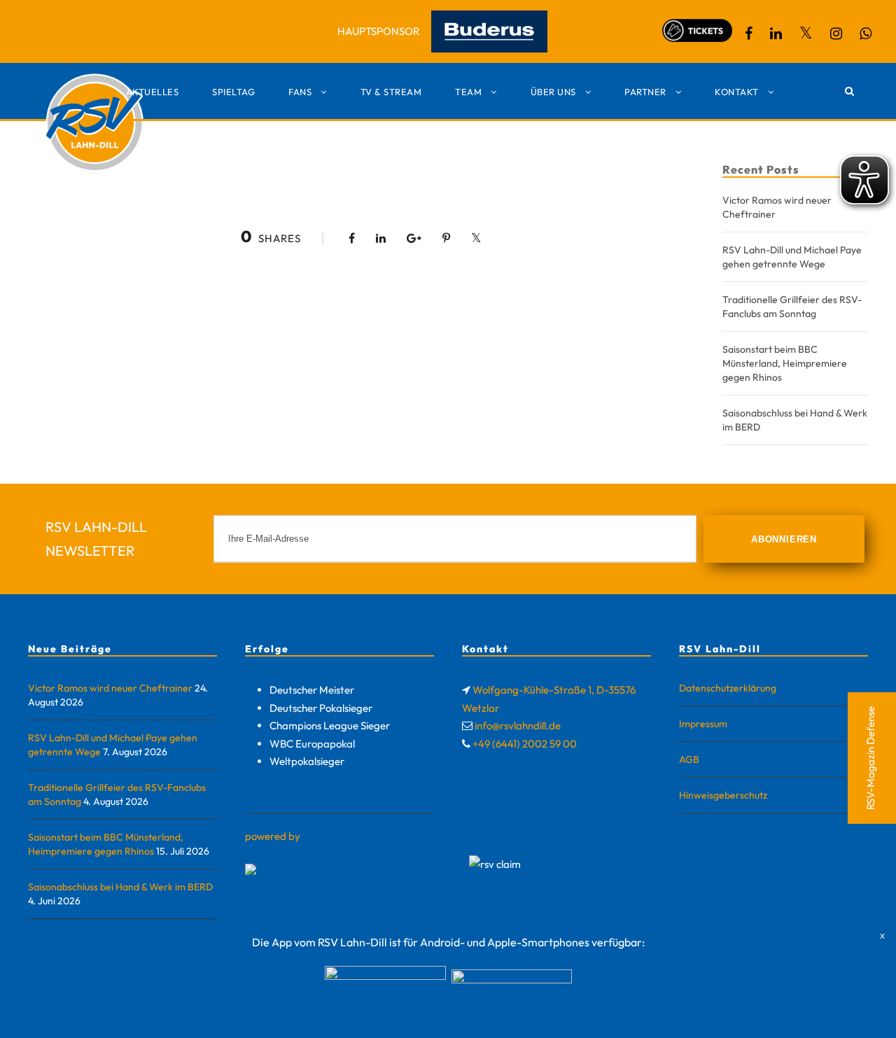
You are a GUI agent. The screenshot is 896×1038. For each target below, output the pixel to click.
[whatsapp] (866, 33)
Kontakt (737, 91)
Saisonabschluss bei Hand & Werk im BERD (120, 887)
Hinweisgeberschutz (723, 795)
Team (468, 91)
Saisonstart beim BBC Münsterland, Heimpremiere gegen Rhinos (784, 363)
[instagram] (836, 33)
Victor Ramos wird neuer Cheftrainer (110, 688)
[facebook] (748, 33)
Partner (645, 91)
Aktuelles (152, 91)
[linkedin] (776, 33)
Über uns (553, 91)
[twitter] (806, 33)
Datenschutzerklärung (727, 688)
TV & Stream (391, 91)
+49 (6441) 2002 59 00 (524, 743)
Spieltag (233, 91)
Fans (300, 91)
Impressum (703, 723)
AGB (689, 759)
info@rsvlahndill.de (518, 725)
